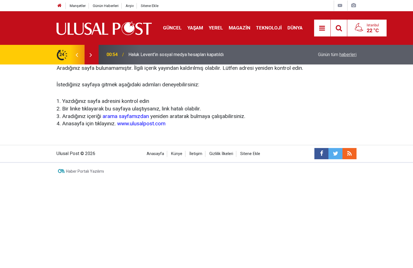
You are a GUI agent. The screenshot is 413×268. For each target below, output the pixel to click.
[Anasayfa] (59, 6)
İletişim (195, 153)
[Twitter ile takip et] (335, 153)
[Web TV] (340, 5)
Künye (176, 153)
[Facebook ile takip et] (321, 153)
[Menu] (322, 28)
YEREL (216, 28)
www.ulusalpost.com (141, 123)
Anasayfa (155, 153)
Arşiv (130, 6)
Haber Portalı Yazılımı (85, 171)
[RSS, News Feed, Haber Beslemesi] (349, 153)
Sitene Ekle (149, 6)
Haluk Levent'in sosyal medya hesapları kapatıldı (176, 54)
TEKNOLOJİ (269, 28)
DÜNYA (295, 28)
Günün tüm (337, 54)
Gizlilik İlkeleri (221, 153)
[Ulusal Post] (104, 27)
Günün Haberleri (106, 6)
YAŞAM (195, 28)
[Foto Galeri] (353, 5)
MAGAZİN (239, 28)
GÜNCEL (172, 28)
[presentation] (77, 54)
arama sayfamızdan (126, 116)
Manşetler (78, 6)
